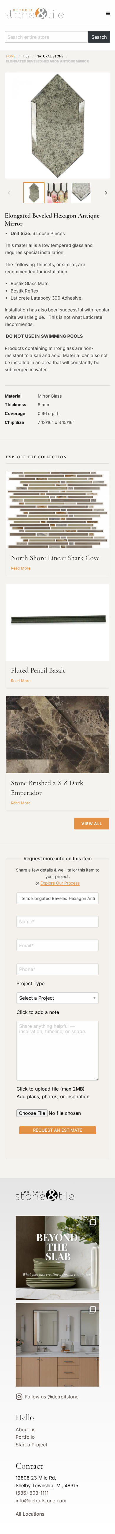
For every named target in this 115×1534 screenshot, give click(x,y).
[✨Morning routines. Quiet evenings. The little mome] (57, 1345)
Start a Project (31, 1445)
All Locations (30, 1514)
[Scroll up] (9, 193)
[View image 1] (34, 192)
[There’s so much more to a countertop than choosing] (57, 1258)
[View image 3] (81, 192)
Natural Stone (50, 56)
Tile (26, 56)
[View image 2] (57, 192)
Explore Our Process (60, 882)
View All (91, 823)
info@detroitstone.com (41, 1501)
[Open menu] (108, 13)
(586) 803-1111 (32, 1493)
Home (11, 56)
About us (25, 1429)
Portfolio (25, 1437)
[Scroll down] (106, 193)
